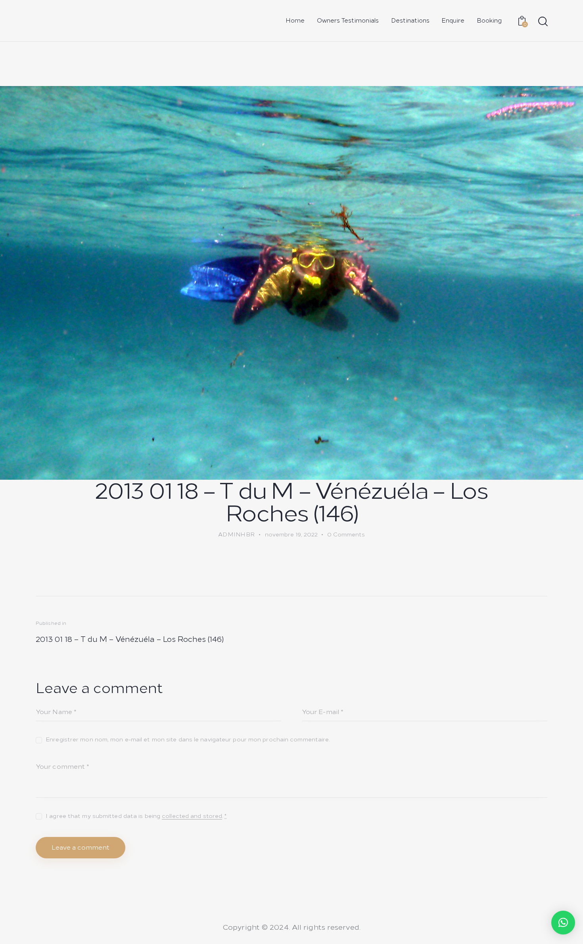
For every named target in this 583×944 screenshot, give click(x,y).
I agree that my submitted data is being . (136, 816)
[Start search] (542, 21)
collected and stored (192, 817)
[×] (563, 922)
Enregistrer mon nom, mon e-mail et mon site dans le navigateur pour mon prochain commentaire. (188, 739)
